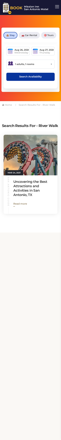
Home (8, 104)
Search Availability (30, 76)
